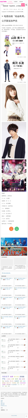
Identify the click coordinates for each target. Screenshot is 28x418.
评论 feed (2, 404)
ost (24, 384)
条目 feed (2, 403)
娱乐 (23, 379)
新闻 (9, 386)
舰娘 (6, 386)
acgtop (15, 9)
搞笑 (21, 381)
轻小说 (16, 376)
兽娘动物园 (23, 383)
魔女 (21, 384)
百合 (19, 384)
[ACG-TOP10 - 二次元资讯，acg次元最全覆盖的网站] (3, 1)
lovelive (7, 381)
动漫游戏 (21, 1)
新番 (16, 379)
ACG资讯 (10, 1)
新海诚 (4, 383)
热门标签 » (5, 372)
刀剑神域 (14, 383)
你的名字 (5, 377)
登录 (23, 4)
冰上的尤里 (14, 384)
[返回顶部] (26, 416)
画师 (11, 376)
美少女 (11, 381)
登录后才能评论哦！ (7, 273)
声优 (3, 379)
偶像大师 (8, 383)
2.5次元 (2, 4)
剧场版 (22, 376)
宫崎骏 (4, 384)
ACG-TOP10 (14, 415)
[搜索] (26, 4)
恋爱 (12, 379)
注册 (2, 400)
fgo (3, 381)
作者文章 (4, 276)
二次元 (8, 379)
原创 (20, 379)
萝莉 (18, 383)
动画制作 (16, 381)
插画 (24, 381)
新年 (3, 386)
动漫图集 (15, 1)
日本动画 (8, 384)
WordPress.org (3, 405)
